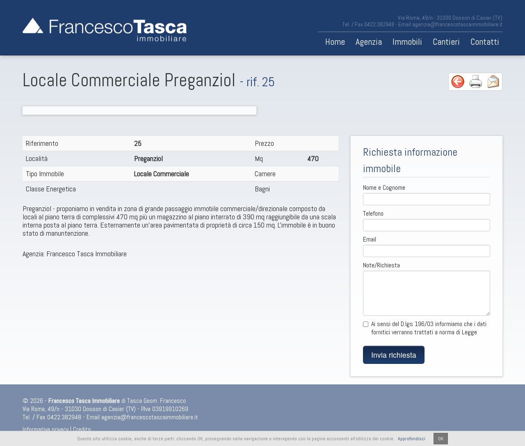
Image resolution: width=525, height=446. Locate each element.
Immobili (407, 41)
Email (369, 239)
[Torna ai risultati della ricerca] (458, 81)
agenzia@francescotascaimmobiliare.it (457, 24)
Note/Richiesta (381, 265)
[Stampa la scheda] (476, 81)
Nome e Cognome (384, 188)
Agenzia (369, 41)
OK (440, 438)
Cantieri (446, 41)
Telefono (373, 213)
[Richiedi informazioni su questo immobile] (493, 81)
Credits (82, 429)
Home (335, 41)
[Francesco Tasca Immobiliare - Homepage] (104, 27)
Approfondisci (411, 438)
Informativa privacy (45, 429)
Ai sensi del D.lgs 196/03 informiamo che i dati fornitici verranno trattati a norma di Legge (428, 328)
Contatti (484, 41)
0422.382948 (379, 24)
